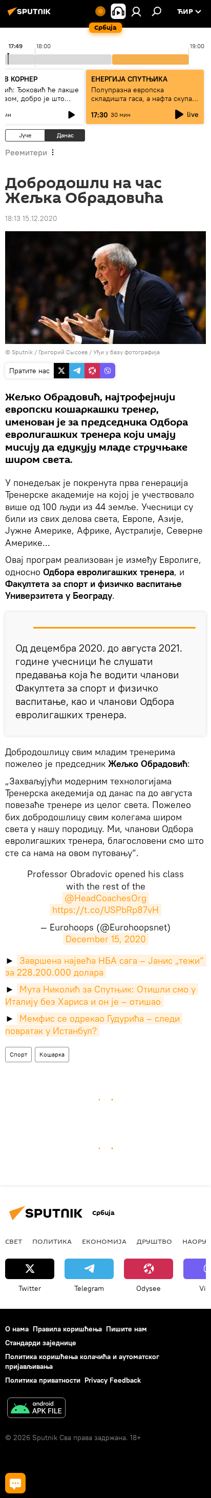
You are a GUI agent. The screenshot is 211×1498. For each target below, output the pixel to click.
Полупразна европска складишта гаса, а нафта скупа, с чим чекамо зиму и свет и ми (142, 98)
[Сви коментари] (15, 1483)
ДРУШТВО (154, 1241)
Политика (52, 1241)
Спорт (18, 1054)
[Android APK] (36, 1409)
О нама (17, 1328)
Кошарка (52, 1054)
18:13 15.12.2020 (31, 218)
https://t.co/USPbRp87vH (105, 910)
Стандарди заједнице (40, 1342)
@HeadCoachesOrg (105, 898)
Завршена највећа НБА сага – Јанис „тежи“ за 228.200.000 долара (105, 966)
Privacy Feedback (113, 1380)
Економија (104, 1241)
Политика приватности (42, 1380)
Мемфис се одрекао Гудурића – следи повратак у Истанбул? (93, 1024)
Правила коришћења (67, 1328)
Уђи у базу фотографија (126, 352)
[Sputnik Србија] (30, 15)
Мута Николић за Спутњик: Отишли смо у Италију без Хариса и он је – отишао (101, 995)
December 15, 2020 (106, 939)
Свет (13, 1241)
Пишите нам (126, 1328)
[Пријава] (136, 11)
